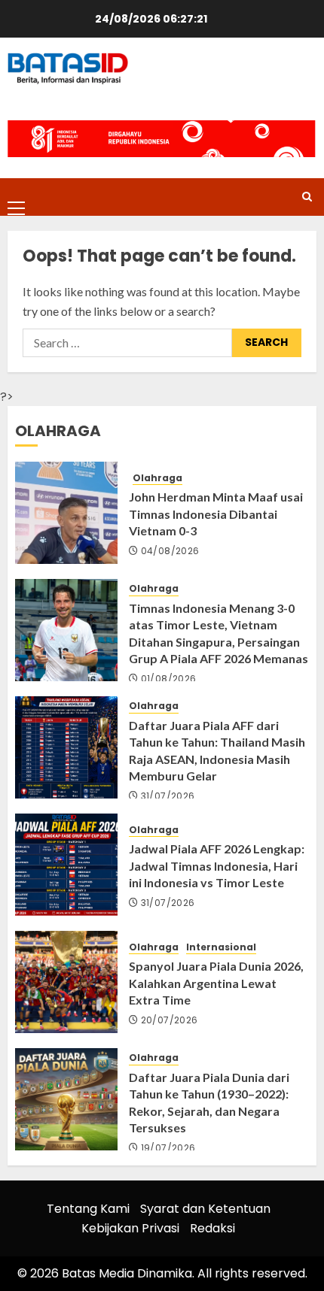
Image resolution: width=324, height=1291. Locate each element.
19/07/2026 (168, 1148)
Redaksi (212, 1228)
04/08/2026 (170, 551)
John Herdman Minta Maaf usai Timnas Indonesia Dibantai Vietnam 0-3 (216, 513)
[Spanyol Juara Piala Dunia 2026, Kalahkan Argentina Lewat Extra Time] (66, 982)
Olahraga (157, 478)
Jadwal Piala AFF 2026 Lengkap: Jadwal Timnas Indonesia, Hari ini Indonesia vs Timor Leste (216, 865)
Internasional (221, 947)
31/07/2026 (168, 796)
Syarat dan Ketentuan (205, 1208)
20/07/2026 (169, 1020)
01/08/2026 (169, 679)
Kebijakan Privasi (130, 1228)
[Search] (307, 196)
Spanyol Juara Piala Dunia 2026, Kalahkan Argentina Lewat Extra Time (216, 983)
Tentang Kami (88, 1208)
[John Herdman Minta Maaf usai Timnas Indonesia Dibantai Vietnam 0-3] (66, 513)
